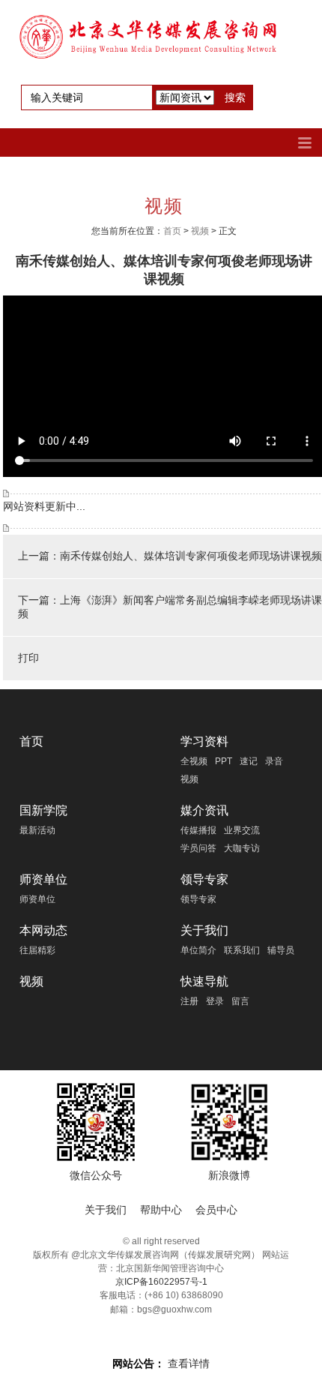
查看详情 (189, 1364)
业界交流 (242, 830)
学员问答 (198, 848)
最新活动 (37, 830)
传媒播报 (198, 830)
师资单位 (43, 879)
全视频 (193, 761)
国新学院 (43, 810)
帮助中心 (161, 1210)
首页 (172, 231)
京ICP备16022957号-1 (161, 1281)
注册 (189, 1001)
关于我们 (204, 930)
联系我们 (242, 950)
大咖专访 (242, 848)
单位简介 (198, 950)
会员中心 (216, 1210)
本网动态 (43, 930)
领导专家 (204, 879)
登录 (215, 1001)
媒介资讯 (204, 810)
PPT (223, 761)
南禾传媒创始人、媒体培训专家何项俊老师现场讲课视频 (191, 556)
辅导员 (280, 950)
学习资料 (204, 741)
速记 (249, 761)
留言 (240, 1001)
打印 (28, 658)
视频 (200, 231)
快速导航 (204, 981)
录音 (274, 761)
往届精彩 (37, 950)
